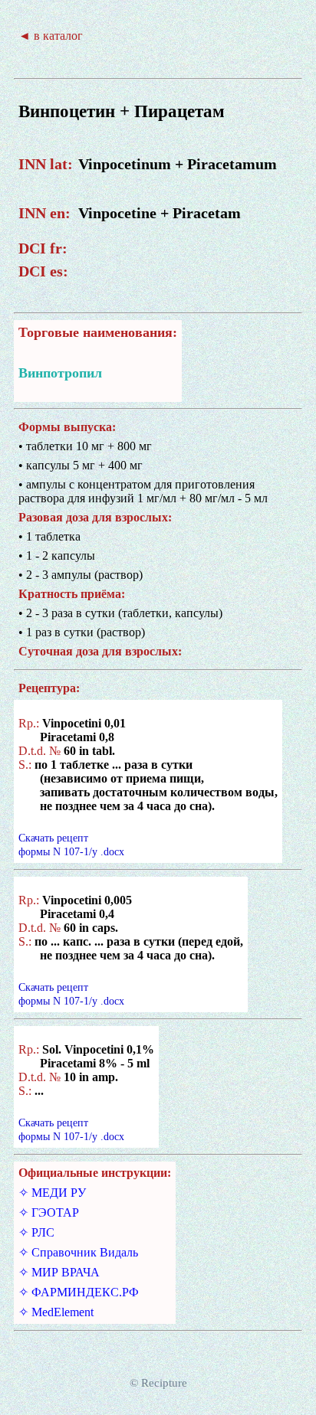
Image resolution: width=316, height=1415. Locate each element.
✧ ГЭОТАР (48, 1212)
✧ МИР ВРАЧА (59, 1272)
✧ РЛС (36, 1232)
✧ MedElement (56, 1312)
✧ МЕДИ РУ (52, 1192)
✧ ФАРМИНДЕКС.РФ (78, 1292)
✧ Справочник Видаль (78, 1252)
